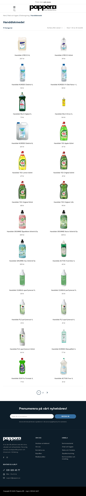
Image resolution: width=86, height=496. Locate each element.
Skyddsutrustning (68, 453)
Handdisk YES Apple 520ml (63, 143)
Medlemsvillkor (40, 457)
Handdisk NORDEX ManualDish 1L (64, 349)
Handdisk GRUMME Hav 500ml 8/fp (22, 261)
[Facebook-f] (3, 457)
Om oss (38, 447)
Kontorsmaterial (67, 443)
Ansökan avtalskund (42, 443)
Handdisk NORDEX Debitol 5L (22, 143)
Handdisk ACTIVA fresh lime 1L (64, 261)
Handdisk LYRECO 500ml (64, 55)
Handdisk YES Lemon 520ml (22, 173)
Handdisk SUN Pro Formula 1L (22, 378)
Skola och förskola (68, 450)
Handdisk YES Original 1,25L (64, 202)
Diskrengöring (24, 15)
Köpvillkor (38, 453)
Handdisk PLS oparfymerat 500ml (22, 349)
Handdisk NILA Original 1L (22, 114)
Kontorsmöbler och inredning (68, 458)
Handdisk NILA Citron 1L (64, 114)
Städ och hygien (13, 15)
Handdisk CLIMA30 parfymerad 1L (63, 290)
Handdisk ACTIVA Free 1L (64, 378)
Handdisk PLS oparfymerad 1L (64, 319)
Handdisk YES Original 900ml (22, 202)
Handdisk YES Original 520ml (63, 173)
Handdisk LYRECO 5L (22, 55)
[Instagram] (7, 457)
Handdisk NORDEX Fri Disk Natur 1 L (64, 84)
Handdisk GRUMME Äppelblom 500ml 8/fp (22, 231)
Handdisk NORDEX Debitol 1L (22, 84)
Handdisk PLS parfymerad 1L (22, 319)
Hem (4, 15)
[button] (14, 7)
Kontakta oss (40, 450)
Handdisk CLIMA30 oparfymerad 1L (22, 290)
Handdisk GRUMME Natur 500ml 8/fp (64, 231)
